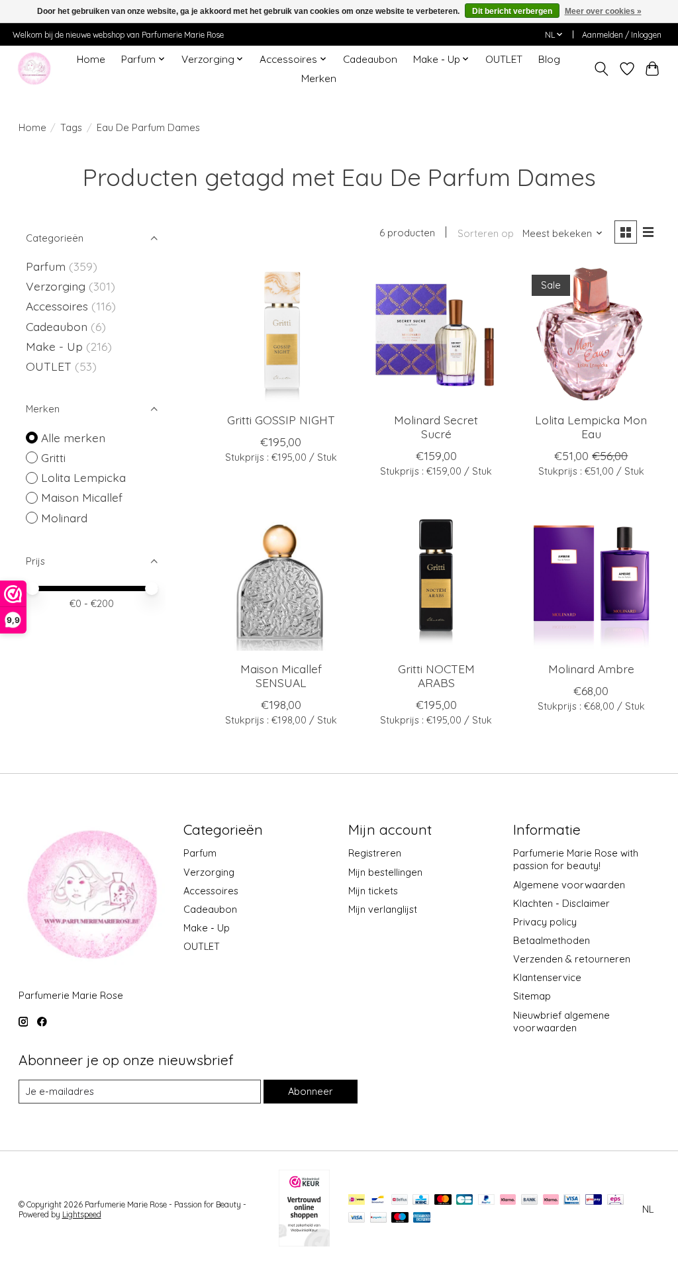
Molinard (64, 517)
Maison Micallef (81, 497)
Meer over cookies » (603, 11)
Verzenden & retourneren (571, 959)
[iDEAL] (356, 1200)
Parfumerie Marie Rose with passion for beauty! (575, 859)
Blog (549, 59)
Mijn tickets (373, 890)
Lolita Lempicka (83, 477)
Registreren (374, 853)
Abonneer (310, 1091)
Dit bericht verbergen (512, 11)
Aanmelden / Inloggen (621, 35)
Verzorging (57, 286)
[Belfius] (399, 1200)
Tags (71, 127)
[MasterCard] (443, 1200)
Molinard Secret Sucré (436, 426)
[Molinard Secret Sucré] (436, 333)
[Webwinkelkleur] (304, 1242)
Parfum (46, 266)
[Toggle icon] (600, 69)
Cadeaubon (370, 59)
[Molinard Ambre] (591, 582)
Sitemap (532, 996)
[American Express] (421, 1218)
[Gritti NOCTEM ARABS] (436, 582)
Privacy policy (545, 921)
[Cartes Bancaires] (464, 1200)
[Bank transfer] (529, 1200)
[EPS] (615, 1200)
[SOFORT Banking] (551, 1200)
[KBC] (420, 1200)
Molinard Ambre (591, 668)
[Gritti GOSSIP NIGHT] (281, 333)
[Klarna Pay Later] (508, 1200)
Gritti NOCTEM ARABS (436, 675)
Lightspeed (81, 1214)
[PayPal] (486, 1200)
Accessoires (58, 306)
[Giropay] (593, 1200)
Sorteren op (486, 233)
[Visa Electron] (571, 1200)
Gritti (53, 457)
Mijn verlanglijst (382, 909)
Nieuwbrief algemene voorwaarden (561, 1021)
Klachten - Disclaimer (561, 903)
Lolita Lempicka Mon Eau (591, 426)
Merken (318, 78)
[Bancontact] (377, 1200)
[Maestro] (400, 1218)
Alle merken (73, 437)
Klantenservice (547, 977)
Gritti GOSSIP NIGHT (281, 419)
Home (91, 59)
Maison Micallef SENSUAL (281, 675)
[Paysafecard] (378, 1218)
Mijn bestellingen (385, 872)
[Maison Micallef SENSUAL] (281, 582)
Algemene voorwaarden (569, 884)
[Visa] (356, 1218)
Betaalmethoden (551, 940)
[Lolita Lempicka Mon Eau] (591, 333)
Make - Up (56, 346)
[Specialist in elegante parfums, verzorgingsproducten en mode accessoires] (34, 68)
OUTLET (503, 59)
